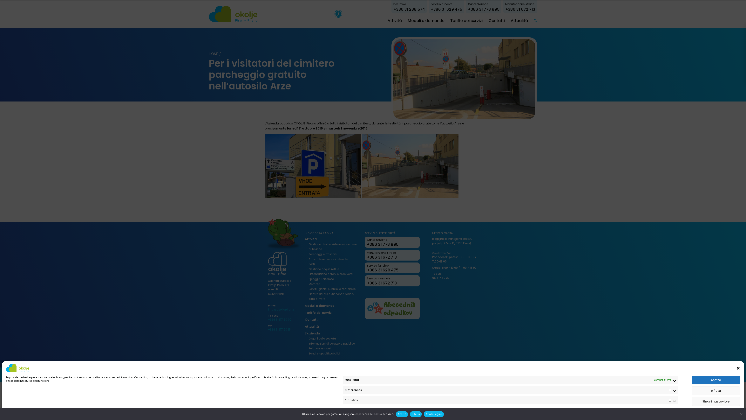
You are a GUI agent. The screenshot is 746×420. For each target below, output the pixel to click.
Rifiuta (716, 391)
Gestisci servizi (727, 412)
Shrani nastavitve (715, 401)
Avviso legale (14, 412)
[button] (738, 368)
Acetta (716, 380)
